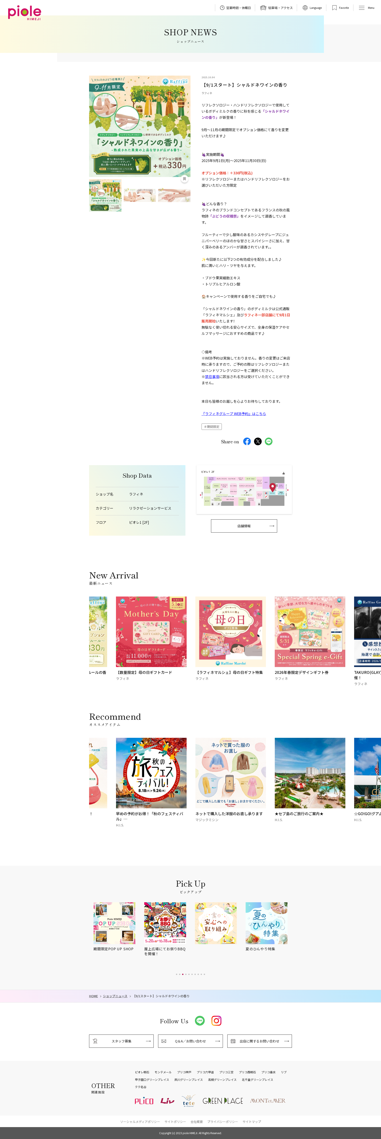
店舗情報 (244, 526)
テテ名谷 (140, 1087)
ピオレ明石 (142, 1072)
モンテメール (163, 1072)
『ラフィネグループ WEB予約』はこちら (234, 413)
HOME (93, 996)
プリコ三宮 (226, 1072)
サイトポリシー (175, 1121)
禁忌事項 (212, 376)
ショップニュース (115, 996)
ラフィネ (136, 494)
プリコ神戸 (184, 1072)
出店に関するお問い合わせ (259, 1041)
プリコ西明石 (247, 1072)
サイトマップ (252, 1121)
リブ (284, 1072)
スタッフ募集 (121, 1041)
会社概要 (196, 1121)
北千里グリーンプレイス (257, 1079)
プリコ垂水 (268, 1072)
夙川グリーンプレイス (188, 1079)
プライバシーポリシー (222, 1121)
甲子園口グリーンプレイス (152, 1079)
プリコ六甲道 (205, 1072)
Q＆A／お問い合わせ (190, 1041)
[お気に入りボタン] (184, 179)
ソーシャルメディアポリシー (140, 1121)
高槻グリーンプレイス (222, 1079)
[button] (176, 974)
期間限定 (213, 426)
